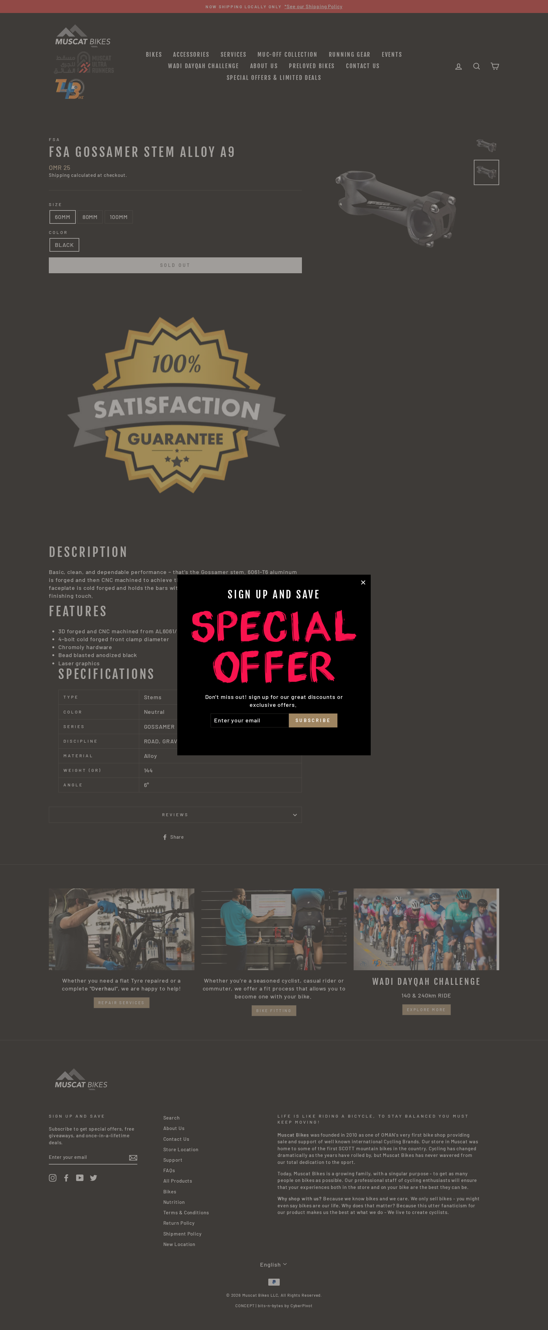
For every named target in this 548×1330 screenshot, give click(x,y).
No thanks (274, 736)
